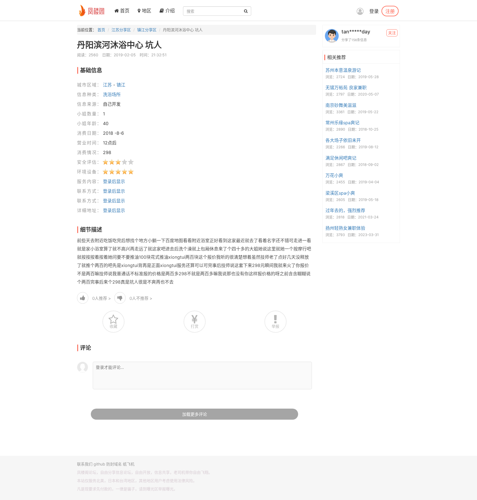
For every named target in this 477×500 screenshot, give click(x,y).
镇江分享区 (147, 29)
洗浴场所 (112, 94)
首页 (124, 11)
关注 (392, 32)
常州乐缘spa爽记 (342, 122)
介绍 (169, 11)
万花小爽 (334, 175)
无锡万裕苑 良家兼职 (346, 87)
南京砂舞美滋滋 (340, 105)
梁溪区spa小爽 (340, 193)
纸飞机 (128, 464)
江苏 (107, 85)
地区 (146, 11)
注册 (390, 11)
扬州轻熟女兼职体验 (345, 228)
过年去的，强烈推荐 (345, 210)
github (99, 464)
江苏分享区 (121, 29)
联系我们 (84, 464)
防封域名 (114, 464)
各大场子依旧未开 (343, 140)
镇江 (120, 85)
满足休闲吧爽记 (340, 158)
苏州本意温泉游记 (343, 70)
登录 (374, 11)
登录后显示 (114, 181)
